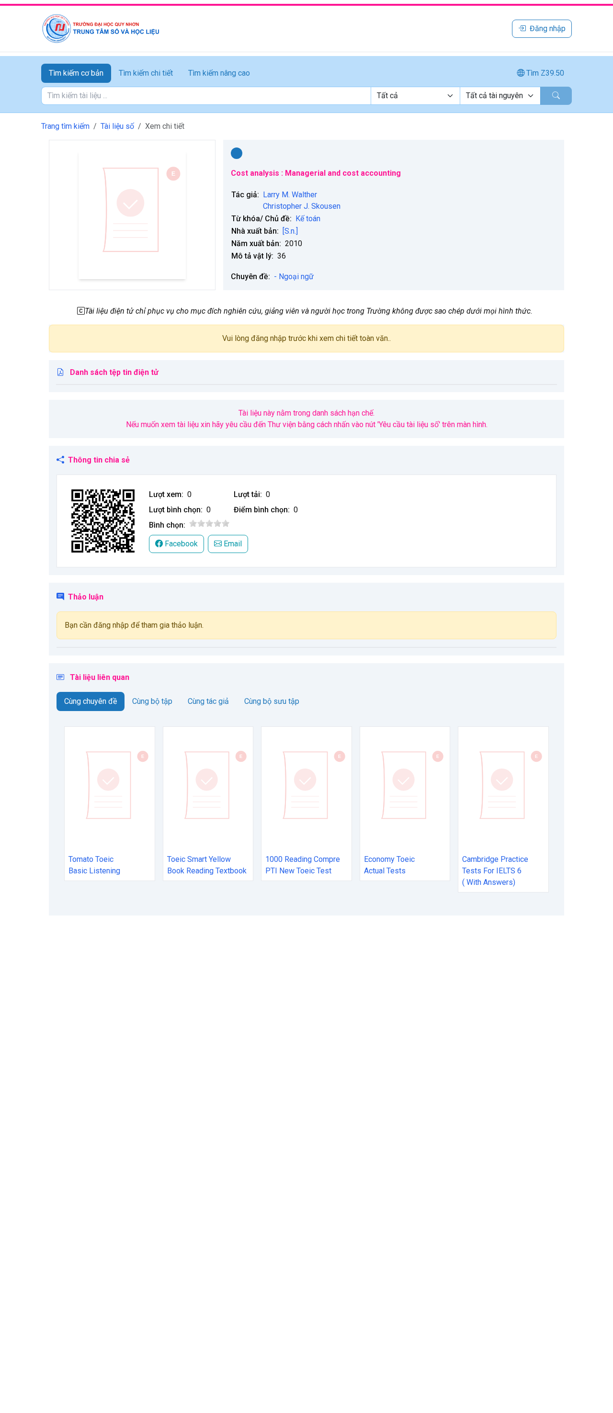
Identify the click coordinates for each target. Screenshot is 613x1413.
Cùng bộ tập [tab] (152, 701)
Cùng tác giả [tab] (208, 701)
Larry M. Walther (290, 194)
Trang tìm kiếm (65, 126)
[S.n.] (290, 231)
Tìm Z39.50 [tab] (544, 73)
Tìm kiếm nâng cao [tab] (219, 73)
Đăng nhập (548, 28)
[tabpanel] (306, 96)
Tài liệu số (117, 126)
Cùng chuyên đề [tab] (90, 701)
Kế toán (307, 218)
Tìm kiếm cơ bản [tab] (76, 73)
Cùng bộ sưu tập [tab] (271, 701)
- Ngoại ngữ (294, 276)
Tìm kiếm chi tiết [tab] (146, 73)
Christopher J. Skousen (302, 206)
